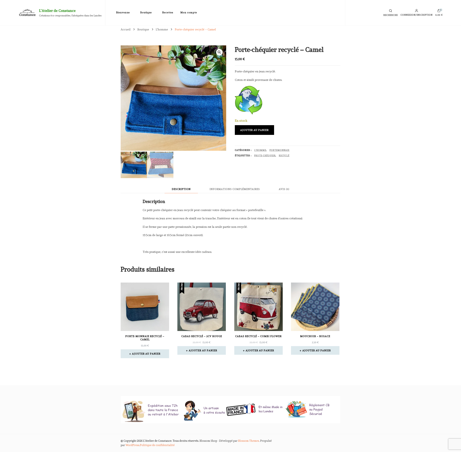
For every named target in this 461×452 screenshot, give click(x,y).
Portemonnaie (279, 150)
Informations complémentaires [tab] (235, 189)
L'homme (260, 150)
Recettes (167, 12)
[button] (219, 52)
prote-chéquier (265, 155)
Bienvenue (123, 12)
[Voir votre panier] (439, 11)
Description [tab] (181, 189)
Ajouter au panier (254, 130)
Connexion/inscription (416, 15)
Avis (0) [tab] (284, 189)
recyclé (284, 155)
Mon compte (188, 12)
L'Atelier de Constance (57, 10)
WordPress (132, 445)
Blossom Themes (248, 440)
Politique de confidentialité (157, 445)
